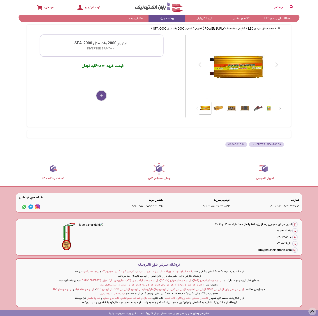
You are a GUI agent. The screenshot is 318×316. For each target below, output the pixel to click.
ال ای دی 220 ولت (110, 285)
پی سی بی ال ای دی (147, 271)
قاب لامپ (170, 298)
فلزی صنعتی (119, 294)
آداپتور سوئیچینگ (111, 271)
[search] (250, 7)
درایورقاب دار (167, 271)
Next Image (276, 64)
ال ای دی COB (104, 289)
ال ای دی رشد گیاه (84, 289)
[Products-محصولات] (278, 28)
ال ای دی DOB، (121, 289)
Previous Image (200, 64)
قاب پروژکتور (183, 298)
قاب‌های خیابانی (200, 298)
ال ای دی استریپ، (196, 289)
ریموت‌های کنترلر (90, 271)
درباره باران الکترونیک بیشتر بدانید (284, 206)
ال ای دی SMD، (215, 289)
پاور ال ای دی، (138, 289)
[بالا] (312, 309)
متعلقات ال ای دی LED (277, 18)
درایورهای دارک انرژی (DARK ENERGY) (102, 280)
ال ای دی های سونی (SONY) (175, 280)
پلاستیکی (105, 294)
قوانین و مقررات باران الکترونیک (216, 206)
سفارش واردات (135, 18)
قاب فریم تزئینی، (128, 298)
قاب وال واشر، (144, 298)
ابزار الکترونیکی (204, 18)
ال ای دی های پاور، (235, 289)
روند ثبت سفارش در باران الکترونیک (147, 206)
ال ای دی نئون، (178, 289)
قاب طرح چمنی (111, 298)
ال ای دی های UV (62, 289)
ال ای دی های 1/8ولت (189, 285)
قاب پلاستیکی (93, 298)
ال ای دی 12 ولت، (131, 285)
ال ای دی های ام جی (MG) (207, 280)
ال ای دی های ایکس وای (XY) (142, 280)
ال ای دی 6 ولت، (151, 285)
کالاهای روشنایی (241, 18)
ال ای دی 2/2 (168, 285)
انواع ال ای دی (184, 271)
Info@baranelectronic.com (274, 250)
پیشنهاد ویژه (167, 18)
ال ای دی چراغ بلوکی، (157, 289)
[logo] (159, 7)
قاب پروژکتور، (127, 271)
